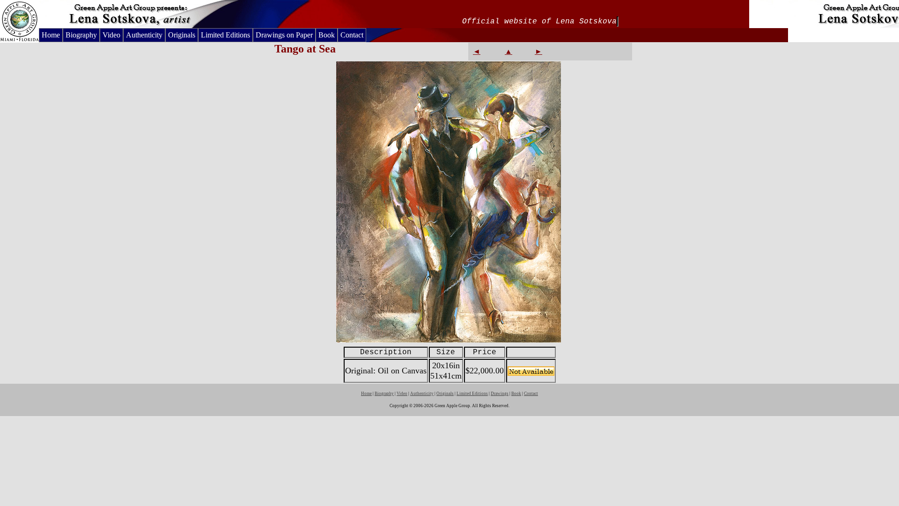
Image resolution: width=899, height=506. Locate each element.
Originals (181, 35)
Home (51, 35)
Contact (351, 35)
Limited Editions (225, 35)
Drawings (499, 393)
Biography (81, 35)
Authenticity (144, 35)
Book (326, 35)
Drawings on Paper (284, 35)
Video (111, 35)
